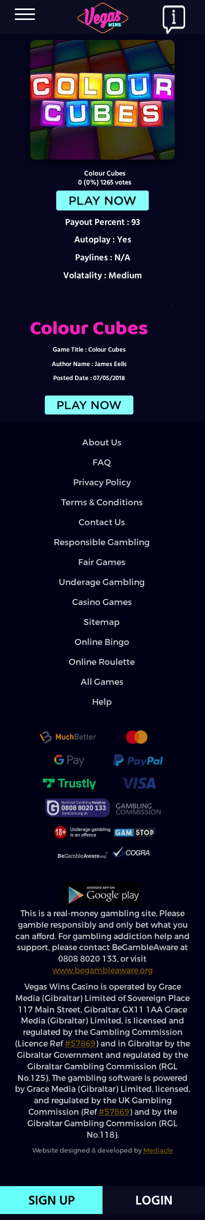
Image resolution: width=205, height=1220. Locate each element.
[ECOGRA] (131, 865)
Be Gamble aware (82, 866)
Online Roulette (102, 672)
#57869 (80, 1053)
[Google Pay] (69, 772)
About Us (101, 452)
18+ (81, 842)
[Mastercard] (136, 749)
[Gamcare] (77, 817)
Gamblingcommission (138, 818)
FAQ (102, 472)
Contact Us (102, 532)
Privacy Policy (102, 492)
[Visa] (137, 795)
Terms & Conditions (102, 512)
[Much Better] (67, 749)
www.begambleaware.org (102, 980)
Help (102, 712)
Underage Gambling (102, 592)
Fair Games (101, 572)
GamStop (135, 842)
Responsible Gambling (102, 552)
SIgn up (51, 1200)
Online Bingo (102, 652)
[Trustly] (69, 795)
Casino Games (102, 612)
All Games (102, 692)
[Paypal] (137, 772)
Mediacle (158, 1160)
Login (154, 1200)
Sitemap (102, 632)
